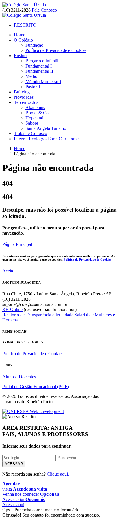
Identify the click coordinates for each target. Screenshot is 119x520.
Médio (31, 76)
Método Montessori (43, 81)
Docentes (27, 376)
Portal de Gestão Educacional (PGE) (35, 386)
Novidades (24, 97)
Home (19, 34)
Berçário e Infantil (41, 60)
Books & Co (37, 112)
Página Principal (17, 244)
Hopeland (34, 117)
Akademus (35, 107)
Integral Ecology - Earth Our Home (46, 138)
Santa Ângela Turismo (45, 128)
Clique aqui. (58, 474)
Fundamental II (39, 71)
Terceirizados (26, 102)
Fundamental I (38, 65)
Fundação (34, 45)
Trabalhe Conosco (30, 133)
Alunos (9, 376)
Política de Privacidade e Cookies (55, 50)
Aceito (8, 270)
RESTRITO (25, 25)
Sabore (31, 123)
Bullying (22, 91)
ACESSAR (14, 464)
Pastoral (32, 86)
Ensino (20, 55)
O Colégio (23, 40)
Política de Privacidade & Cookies (87, 259)
